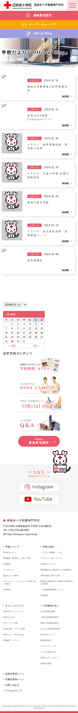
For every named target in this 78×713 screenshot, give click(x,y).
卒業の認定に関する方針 (50, 576)
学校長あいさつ (9, 552)
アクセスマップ (13, 690)
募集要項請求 (45, 640)
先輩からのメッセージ (49, 658)
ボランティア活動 (10, 623)
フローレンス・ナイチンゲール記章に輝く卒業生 (19, 582)
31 (24, 341)
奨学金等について (47, 635)
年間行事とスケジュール (13, 611)
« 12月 (12, 345)
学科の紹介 (48, 547)
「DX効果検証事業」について (52, 590)
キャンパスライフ (14, 606)
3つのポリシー (9, 570)
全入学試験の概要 (47, 611)
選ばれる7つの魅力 (11, 576)
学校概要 (6, 564)
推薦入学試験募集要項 (49, 623)
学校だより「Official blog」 (14, 635)
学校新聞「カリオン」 (12, 640)
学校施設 (44, 595)
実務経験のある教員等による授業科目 (55, 570)
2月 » (36, 345)
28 (6, 341)
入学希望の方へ (51, 606)
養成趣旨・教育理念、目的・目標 (16, 558)
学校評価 (6, 590)
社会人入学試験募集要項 (50, 629)
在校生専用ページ (14, 674)
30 (18, 341)
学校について (12, 547)
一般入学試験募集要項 (49, 617)
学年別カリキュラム (48, 564)
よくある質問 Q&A (48, 652)
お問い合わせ (12, 685)
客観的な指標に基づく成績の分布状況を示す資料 (56, 582)
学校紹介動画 (45, 663)
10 (24, 328)
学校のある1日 (9, 617)
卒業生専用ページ (14, 679)
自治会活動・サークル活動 (14, 629)
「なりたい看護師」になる (51, 552)
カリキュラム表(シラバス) (50, 558)
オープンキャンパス (48, 646)
